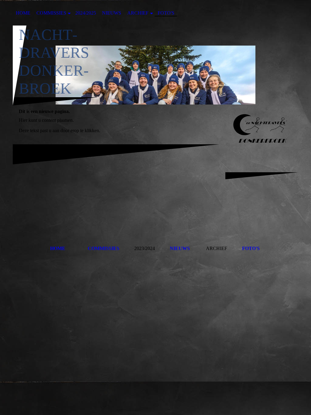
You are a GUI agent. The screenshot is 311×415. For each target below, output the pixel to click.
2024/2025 (85, 12)
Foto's (166, 12)
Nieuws (111, 12)
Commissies (51, 12)
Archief (138, 12)
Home (23, 12)
